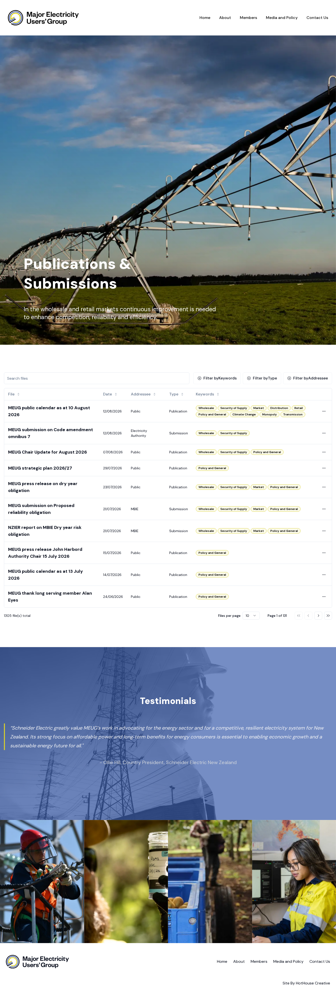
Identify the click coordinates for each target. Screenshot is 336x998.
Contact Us (317, 17)
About (225, 17)
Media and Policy (282, 17)
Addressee (310, 378)
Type (265, 378)
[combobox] (251, 616)
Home (204, 17)
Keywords (220, 378)
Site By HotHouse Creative (306, 983)
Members (248, 17)
